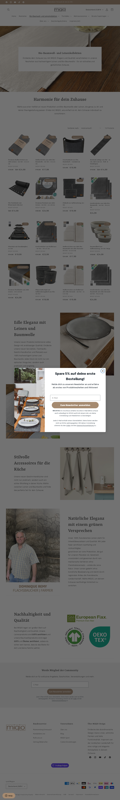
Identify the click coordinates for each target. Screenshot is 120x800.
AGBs (68, 425)
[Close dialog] (103, 371)
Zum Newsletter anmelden (75, 405)
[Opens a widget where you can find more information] (8, 796)
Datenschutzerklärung (85, 425)
